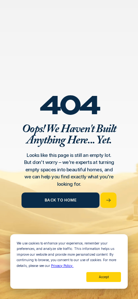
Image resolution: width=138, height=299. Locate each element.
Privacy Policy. (62, 266)
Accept (104, 277)
